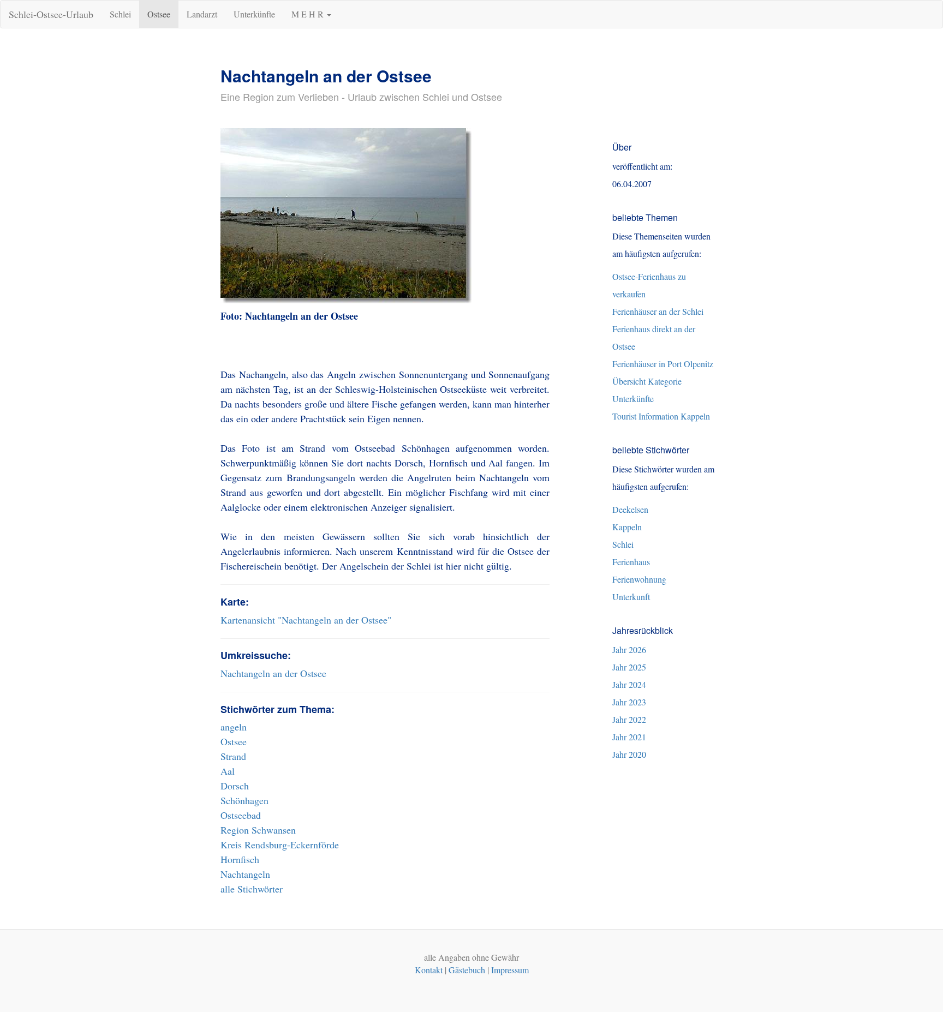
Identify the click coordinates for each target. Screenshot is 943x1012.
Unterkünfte (254, 14)
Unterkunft (631, 596)
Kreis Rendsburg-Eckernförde (279, 844)
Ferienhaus (631, 561)
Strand (233, 756)
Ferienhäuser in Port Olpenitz (662, 363)
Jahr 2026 (629, 649)
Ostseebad (240, 815)
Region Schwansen (258, 829)
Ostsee (158, 14)
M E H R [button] (308, 14)
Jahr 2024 (629, 684)
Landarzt (202, 14)
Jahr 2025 (629, 667)
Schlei (120, 14)
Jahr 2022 (629, 719)
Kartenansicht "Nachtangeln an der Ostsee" (305, 619)
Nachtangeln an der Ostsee (273, 673)
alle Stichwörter (251, 888)
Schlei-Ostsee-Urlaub (51, 14)
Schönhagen (244, 800)
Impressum (510, 969)
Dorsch (234, 785)
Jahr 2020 (629, 754)
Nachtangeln (245, 874)
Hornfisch (239, 859)
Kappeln (627, 526)
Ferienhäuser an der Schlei (657, 311)
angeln (233, 726)
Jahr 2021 (629, 736)
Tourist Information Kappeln (661, 416)
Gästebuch (467, 969)
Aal (227, 770)
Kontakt (429, 969)
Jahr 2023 (629, 702)
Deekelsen (630, 509)
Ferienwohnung (639, 579)
